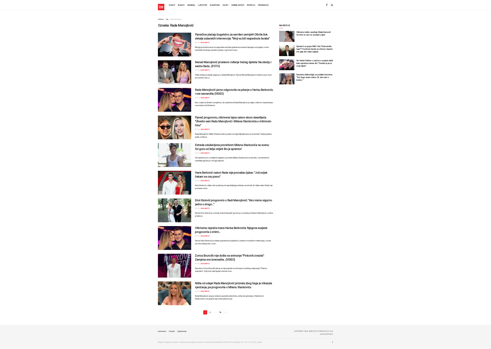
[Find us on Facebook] (326, 5)
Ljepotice (202, 5)
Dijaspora (215, 5)
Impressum (162, 331)
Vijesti (172, 5)
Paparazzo (263, 5)
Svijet (225, 5)
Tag (167, 19)
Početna (161, 19)
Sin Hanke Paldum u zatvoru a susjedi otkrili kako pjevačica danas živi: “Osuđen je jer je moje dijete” (314, 63)
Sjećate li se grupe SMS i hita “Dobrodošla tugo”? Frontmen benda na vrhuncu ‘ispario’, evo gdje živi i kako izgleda (314, 49)
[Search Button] (332, 5)
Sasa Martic (205, 42)
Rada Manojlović (176, 19)
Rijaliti (181, 5)
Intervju (251, 5)
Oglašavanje (181, 331)
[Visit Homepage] (161, 5)
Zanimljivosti (237, 5)
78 (220, 312)
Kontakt (172, 331)
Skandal (191, 5)
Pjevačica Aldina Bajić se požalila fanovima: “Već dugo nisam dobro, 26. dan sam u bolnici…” (314, 77)
